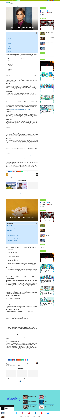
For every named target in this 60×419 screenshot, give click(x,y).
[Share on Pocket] (25, 171)
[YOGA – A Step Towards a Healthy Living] (41, 407)
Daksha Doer (38, 417)
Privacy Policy (29, 416)
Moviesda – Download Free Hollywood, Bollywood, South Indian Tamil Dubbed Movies (47, 28)
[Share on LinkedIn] (14, 171)
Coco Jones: (9, 51)
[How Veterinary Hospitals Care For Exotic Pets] (47, 109)
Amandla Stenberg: (10, 46)
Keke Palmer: (9, 38)
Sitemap (34, 416)
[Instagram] (49, 0)
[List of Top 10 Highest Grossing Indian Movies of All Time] (42, 38)
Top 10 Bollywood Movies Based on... (9, 412)
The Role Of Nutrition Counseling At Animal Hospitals (46, 101)
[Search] (53, 3)
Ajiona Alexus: (9, 48)
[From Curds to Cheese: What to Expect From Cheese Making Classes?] (25, 402)
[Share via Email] (27, 171)
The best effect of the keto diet (11, 233)
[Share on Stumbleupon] (20, 171)
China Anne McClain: (10, 40)
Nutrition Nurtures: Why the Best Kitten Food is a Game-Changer (32, 396)
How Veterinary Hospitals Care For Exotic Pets (28, 0)
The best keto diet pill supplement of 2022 (13, 228)
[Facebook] (47, 0)
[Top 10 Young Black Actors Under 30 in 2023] (11, 185)
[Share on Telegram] (23, 171)
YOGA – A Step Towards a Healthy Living (49, 406)
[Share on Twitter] (11, 171)
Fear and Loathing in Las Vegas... (8, 416)
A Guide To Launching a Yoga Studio (48, 396)
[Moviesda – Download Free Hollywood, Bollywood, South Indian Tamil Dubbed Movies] (47, 25)
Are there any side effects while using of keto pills (14, 238)
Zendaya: (9, 36)
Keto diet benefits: (9, 225)
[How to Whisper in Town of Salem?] (42, 33)
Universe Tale (16, 219)
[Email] (53, 0)
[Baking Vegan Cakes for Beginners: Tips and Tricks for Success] (25, 407)
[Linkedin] (51, 0)
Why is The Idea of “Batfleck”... (8, 408)
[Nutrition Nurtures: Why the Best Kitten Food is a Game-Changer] (25, 397)
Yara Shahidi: (9, 43)
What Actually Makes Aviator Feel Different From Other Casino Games (46, 68)
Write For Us (38, 416)
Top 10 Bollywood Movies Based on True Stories (49, 47)
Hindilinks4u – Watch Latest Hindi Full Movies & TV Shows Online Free (49, 43)
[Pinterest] (50, 0)
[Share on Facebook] (9, 171)
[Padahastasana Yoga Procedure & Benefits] (41, 402)
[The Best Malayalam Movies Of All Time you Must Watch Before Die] (22, 185)
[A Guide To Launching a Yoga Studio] (41, 397)
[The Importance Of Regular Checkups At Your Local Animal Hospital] (22, 373)
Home (7, 6)
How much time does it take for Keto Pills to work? (14, 235)
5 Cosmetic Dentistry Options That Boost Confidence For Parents (46, 89)
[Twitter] (48, 0)
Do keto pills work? (9, 230)
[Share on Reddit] (18, 171)
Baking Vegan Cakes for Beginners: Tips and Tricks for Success (32, 406)
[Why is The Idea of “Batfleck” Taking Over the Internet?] (2, 408)
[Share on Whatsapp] (22, 171)
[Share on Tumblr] (16, 171)
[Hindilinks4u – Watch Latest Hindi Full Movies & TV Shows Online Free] (42, 43)
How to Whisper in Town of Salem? (49, 32)
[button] (7, 187)
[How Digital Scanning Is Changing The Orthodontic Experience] (11, 373)
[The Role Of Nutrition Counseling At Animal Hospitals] (47, 98)
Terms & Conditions (23, 416)
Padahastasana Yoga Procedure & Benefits (49, 401)
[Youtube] (52, 0)
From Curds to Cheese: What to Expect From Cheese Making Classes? (32, 401)
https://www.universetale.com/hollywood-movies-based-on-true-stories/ (20, 109)
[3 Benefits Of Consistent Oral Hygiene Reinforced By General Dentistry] (33, 373)
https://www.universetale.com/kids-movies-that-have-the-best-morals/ (20, 155)
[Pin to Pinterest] (13, 171)
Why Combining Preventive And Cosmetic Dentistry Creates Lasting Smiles (46, 79)
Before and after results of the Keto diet (12, 240)
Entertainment (11, 6)
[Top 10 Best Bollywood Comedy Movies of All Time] (33, 185)
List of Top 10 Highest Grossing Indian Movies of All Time (50, 37)
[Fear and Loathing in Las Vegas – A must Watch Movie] (2, 417)
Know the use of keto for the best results (13, 232)
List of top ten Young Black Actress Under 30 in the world (15, 35)
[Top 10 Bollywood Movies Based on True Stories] (42, 48)
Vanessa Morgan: (10, 41)
